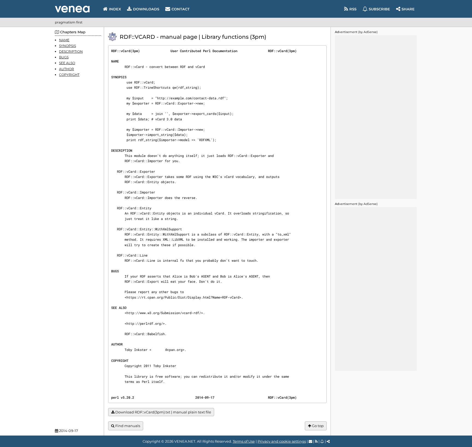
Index (115, 9)
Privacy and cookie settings (282, 441)
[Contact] (310, 441)
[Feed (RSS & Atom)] (316, 441)
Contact (181, 9)
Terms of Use (244, 441)
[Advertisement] (376, 117)
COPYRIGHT (69, 75)
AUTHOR (66, 69)
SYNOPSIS (67, 46)
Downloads (146, 9)
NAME (64, 40)
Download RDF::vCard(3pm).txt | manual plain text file (162, 412)
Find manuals (127, 426)
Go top (317, 426)
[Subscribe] (322, 441)
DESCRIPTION (71, 51)
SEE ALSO (67, 63)
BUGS (64, 57)
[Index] (72, 9)
